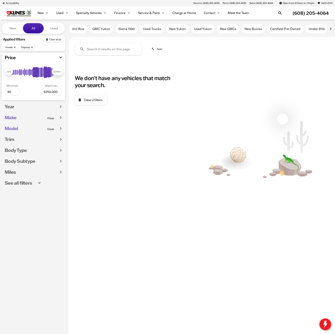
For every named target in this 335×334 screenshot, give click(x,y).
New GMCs (228, 29)
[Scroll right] (330, 29)
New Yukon (177, 29)
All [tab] (33, 28)
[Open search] (280, 13)
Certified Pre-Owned (285, 29)
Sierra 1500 (126, 29)
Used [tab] (54, 28)
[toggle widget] (325, 324)
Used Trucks (152, 29)
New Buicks (253, 29)
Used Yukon (203, 29)
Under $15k (317, 29)
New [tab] (13, 28)
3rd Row (78, 29)
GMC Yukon (101, 29)
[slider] (9, 71)
